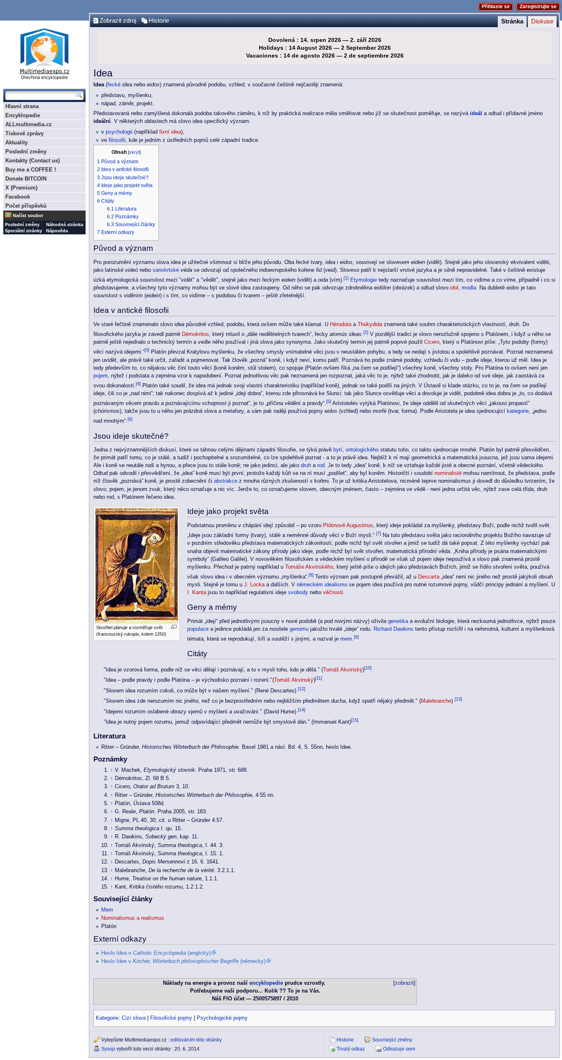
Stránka (512, 21)
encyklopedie (266, 983)
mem (346, 639)
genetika (398, 621)
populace (198, 629)
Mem (107, 910)
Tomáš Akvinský (342, 670)
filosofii (117, 140)
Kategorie (107, 1018)
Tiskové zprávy (24, 133)
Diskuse (542, 21)
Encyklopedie (22, 115)
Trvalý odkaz (351, 1049)
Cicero (431, 342)
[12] (301, 688)
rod (321, 465)
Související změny (392, 1040)
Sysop (108, 1049)
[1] (346, 277)
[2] (365, 332)
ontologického (362, 450)
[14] (301, 709)
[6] (130, 419)
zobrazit (404, 983)
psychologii (119, 132)
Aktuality (16, 142)
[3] (146, 349)
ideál (476, 113)
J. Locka (254, 585)
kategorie (518, 411)
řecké (114, 85)
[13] (458, 699)
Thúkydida (370, 324)
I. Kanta (196, 592)
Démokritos (195, 334)
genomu (299, 629)
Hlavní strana (22, 106)
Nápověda (57, 230)
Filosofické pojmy (171, 1018)
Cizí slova (134, 1018)
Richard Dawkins (393, 629)
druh (306, 465)
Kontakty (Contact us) (32, 160)
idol (454, 288)
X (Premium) (21, 188)
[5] (328, 401)
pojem (100, 376)
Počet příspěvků (25, 206)
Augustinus (359, 525)
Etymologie (363, 280)
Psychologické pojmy (222, 1018)
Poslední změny (25, 151)
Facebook (17, 197)
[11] (318, 678)
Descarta (428, 577)
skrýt (134, 152)
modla (469, 288)
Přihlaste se (496, 6)
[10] (368, 667)
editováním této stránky (196, 1040)
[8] (311, 574)
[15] (354, 719)
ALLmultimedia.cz (28, 124)
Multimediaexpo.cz (44, 53)
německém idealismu (322, 585)
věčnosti (333, 592)
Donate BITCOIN (25, 179)
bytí (337, 450)
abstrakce (225, 481)
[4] (138, 383)
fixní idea (170, 132)
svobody (298, 592)
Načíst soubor (28, 215)
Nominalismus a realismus (132, 918)
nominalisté (448, 473)
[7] (378, 533)
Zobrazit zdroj (118, 20)
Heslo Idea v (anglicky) (156, 953)
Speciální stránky (23, 230)
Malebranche (436, 701)
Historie (159, 20)
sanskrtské (166, 270)
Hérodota (340, 324)
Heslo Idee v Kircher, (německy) (183, 961)
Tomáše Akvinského (309, 567)
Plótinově (334, 525)
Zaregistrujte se (538, 6)
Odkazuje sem (399, 1049)
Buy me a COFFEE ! (30, 170)
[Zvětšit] (174, 627)
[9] (356, 636)
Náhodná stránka (64, 224)
